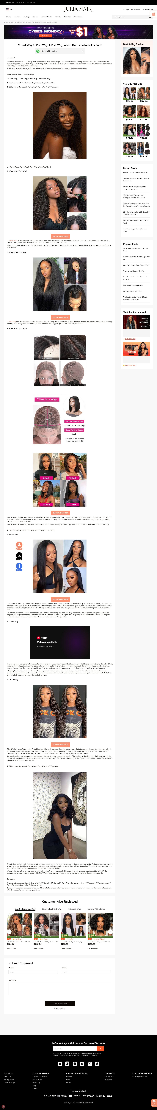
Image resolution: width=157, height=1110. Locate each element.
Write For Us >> (59, 1009)
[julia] (78, 9)
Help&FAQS (37, 1083)
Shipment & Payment (40, 1077)
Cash (68, 1080)
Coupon (69, 1077)
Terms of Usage (9, 1083)
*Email (64, 968)
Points (68, 1083)
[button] (9, 931)
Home (6, 22)
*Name (11, 968)
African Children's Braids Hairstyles (135, 172)
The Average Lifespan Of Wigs (134, 271)
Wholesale (108, 1080)
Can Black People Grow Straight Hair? (136, 265)
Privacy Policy (85, 1053)
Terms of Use (97, 1053)
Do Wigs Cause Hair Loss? (132, 291)
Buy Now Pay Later (60, 236)
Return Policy (37, 1080)
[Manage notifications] (3, 1106)
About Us (7, 1077)
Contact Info (109, 1077)
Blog (34, 1086)
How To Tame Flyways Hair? (133, 285)
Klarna (35, 1089)
